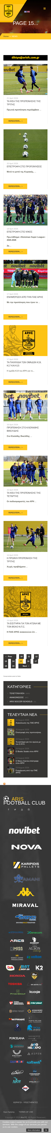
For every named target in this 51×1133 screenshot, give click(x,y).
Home (6, 36)
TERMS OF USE (26, 1112)
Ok (46, 1130)
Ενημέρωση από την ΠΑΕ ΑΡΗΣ (25, 297)
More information (34, 1130)
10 (21, 656)
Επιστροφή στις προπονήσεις (24, 166)
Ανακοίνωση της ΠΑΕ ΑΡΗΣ (27, 723)
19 (13, 666)
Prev (10, 656)
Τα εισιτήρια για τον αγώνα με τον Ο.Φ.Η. (28, 743)
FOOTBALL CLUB (24, 801)
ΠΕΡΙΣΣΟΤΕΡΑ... (14, 121)
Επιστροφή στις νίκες (19, 232)
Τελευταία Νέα (20, 693)
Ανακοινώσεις (19, 697)
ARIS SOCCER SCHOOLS (23, 701)
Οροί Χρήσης (9, 1112)
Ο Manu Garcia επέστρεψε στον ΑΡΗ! (27, 762)
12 (36, 656)
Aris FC (24, 1117)
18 (6, 666)
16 (28, 661)
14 (13, 661)
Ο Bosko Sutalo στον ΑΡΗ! (27, 751)
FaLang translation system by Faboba (12, 676)
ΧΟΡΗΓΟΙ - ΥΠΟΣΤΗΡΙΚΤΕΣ (25, 1102)
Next (25, 666)
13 (6, 661)
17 (36, 661)
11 (29, 656)
